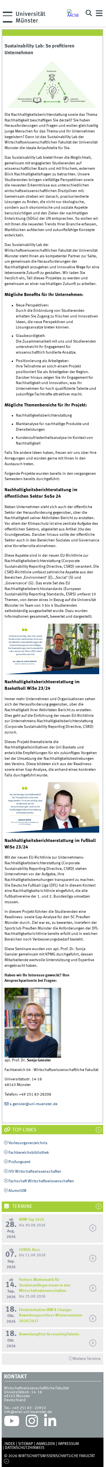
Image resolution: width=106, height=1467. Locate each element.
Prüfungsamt (19, 1162)
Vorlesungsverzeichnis (27, 1143)
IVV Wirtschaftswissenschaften (34, 1172)
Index (10, 1444)
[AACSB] (73, 13)
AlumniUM (17, 1191)
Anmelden (45, 1444)
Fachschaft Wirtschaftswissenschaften (41, 1181)
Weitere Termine (86, 1359)
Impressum (68, 1444)
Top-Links (23, 1130)
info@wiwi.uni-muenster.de (28, 1412)
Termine (22, 1206)
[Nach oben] (6, 1462)
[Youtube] (12, 1422)
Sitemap (25, 1444)
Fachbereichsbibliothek (28, 1153)
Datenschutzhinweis (24, 1448)
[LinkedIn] (50, 1422)
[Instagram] (32, 1422)
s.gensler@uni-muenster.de (33, 1104)
